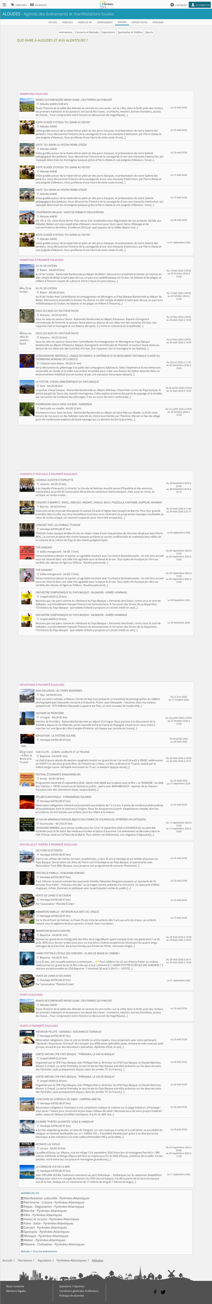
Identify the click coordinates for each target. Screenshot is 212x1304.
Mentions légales (16, 1291)
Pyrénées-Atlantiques (71, 1260)
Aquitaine (44, 1260)
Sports (149, 32)
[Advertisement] (106, 68)
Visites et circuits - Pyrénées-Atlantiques (51, 1219)
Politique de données (71, 1295)
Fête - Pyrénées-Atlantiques (43, 1215)
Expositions (108, 32)
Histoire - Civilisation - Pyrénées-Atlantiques (54, 1244)
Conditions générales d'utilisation (79, 1291)
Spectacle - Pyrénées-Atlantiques (46, 1232)
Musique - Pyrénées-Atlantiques (46, 1236)
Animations (65, 32)
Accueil (7, 1260)
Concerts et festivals (87, 32)
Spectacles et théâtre (130, 32)
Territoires (25, 1260)
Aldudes (97, 1260)
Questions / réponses (71, 1286)
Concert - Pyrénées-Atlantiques (45, 1227)
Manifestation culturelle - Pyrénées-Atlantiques (56, 1198)
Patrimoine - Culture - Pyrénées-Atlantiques (54, 1202)
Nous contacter (15, 1286)
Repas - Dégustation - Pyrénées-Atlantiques (54, 1206)
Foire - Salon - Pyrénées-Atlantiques (48, 1223)
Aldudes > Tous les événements (39, 1251)
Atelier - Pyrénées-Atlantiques (44, 1240)
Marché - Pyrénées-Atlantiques (45, 1211)
